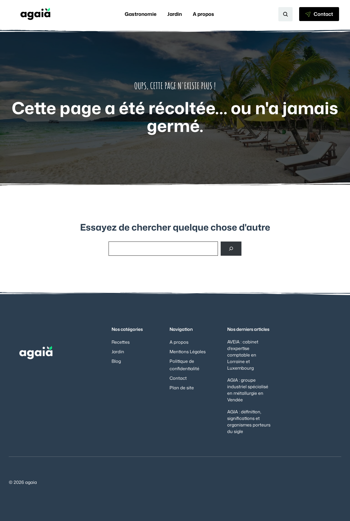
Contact (178, 378)
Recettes (121, 342)
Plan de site (182, 388)
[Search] (231, 249)
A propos (203, 13)
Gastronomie (140, 13)
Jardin (174, 13)
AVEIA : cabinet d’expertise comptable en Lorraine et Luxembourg (242, 355)
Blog (116, 361)
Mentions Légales (188, 352)
